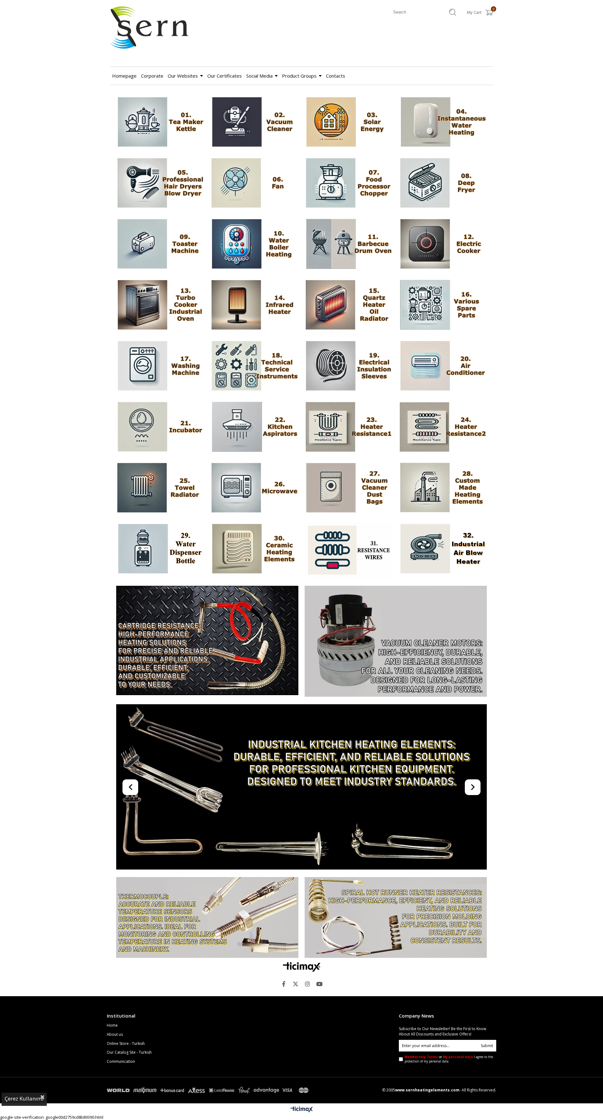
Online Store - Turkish (126, 1043)
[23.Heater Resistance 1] (349, 427)
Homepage (124, 76)
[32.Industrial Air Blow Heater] (443, 549)
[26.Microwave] (254, 488)
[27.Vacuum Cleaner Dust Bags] (349, 488)
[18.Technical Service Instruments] (254, 366)
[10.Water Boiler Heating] (254, 244)
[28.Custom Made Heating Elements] (443, 488)
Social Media (259, 76)
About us (115, 1034)
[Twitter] (296, 984)
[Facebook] (284, 984)
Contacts (335, 76)
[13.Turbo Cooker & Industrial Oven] (160, 305)
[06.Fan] (254, 183)
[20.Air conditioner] (443, 366)
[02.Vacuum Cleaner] (254, 122)
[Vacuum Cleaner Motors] (396, 642)
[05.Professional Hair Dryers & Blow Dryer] (160, 183)
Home (112, 1025)
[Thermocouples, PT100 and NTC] (207, 918)
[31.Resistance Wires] (349, 550)
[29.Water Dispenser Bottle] (160, 549)
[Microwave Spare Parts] (301, 787)
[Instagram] (307, 984)
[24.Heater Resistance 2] (443, 427)
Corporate (152, 76)
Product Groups (299, 76)
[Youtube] (319, 984)
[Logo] (301, 967)
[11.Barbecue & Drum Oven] (349, 244)
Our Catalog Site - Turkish (129, 1052)
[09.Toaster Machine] (160, 244)
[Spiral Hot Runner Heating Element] (396, 918)
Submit (487, 1045)
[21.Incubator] (160, 427)
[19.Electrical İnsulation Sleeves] (349, 366)
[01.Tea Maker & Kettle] (160, 122)
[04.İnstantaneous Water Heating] (443, 122)
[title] (254, 549)
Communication (121, 1061)
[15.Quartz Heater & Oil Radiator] (349, 305)
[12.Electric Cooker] (443, 244)
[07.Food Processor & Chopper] (349, 183)
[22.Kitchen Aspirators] (254, 427)
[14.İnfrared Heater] (254, 305)
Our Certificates (224, 76)
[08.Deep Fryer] (443, 183)
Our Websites (183, 76)
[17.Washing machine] (160, 366)
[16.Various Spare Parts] (443, 305)
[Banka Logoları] (209, 1090)
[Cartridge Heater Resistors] (207, 641)
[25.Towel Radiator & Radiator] (160, 488)
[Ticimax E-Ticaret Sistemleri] (302, 1109)
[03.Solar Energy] (349, 122)
